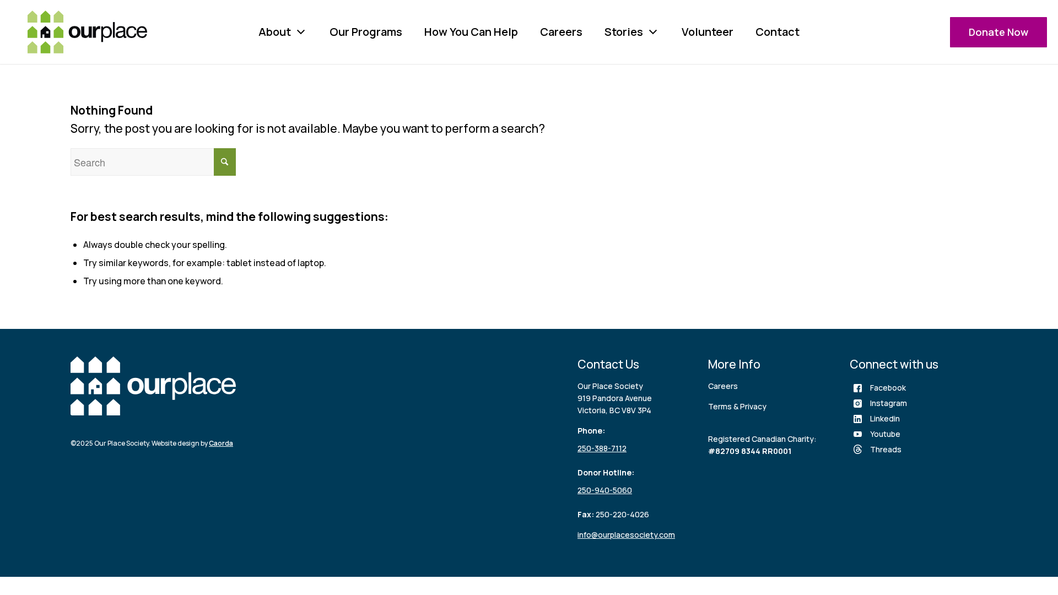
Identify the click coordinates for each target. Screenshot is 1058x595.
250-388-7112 (602, 448)
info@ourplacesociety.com (626, 534)
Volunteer (707, 31)
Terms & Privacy (737, 406)
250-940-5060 (604, 490)
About (274, 31)
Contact (777, 31)
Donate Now (998, 32)
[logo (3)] (87, 32)
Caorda (221, 443)
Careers (561, 31)
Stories (623, 31)
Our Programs (366, 31)
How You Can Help (471, 31)
